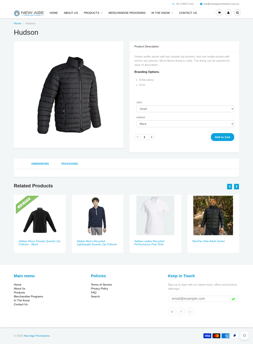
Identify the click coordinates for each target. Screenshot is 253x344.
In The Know (160, 12)
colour (140, 117)
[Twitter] (172, 312)
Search (95, 296)
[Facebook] (181, 312)
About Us (71, 12)
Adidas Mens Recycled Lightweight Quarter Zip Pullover (97, 243)
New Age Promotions (37, 335)
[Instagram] (190, 312)
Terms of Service (101, 284)
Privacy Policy (99, 288)
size (139, 102)
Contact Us (188, 12)
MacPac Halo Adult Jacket (208, 241)
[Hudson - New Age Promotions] (69, 94)
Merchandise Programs (127, 12)
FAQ (93, 292)
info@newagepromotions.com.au (221, 4)
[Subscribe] (233, 299)
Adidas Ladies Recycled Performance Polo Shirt (149, 243)
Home (54, 12)
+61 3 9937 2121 (185, 4)
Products (91, 12)
